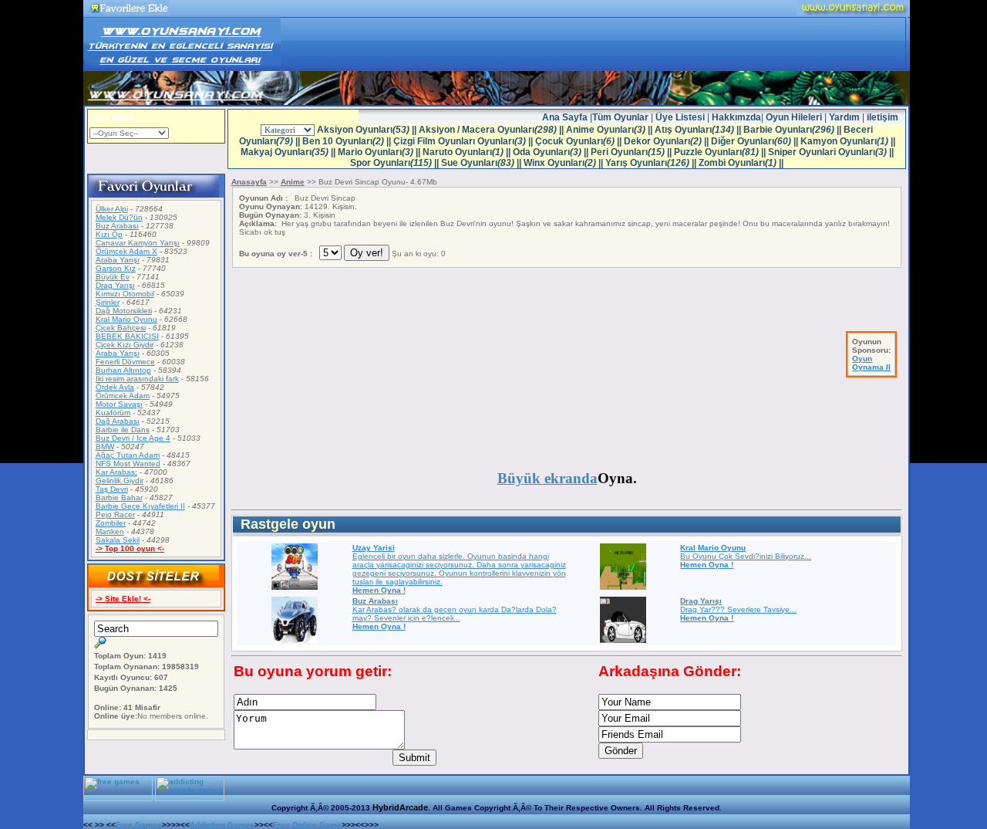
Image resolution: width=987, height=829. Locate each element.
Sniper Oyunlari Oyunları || (831, 152)
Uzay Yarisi (373, 547)
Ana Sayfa (566, 117)
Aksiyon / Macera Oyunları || (492, 129)
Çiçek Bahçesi (121, 327)
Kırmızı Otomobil (125, 293)
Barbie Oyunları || (793, 129)
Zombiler (111, 523)
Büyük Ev (113, 276)
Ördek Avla (115, 387)
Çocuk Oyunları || (579, 141)
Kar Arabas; (116, 472)
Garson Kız (116, 268)
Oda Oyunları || (552, 152)
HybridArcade (400, 807)
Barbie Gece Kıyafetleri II (140, 506)
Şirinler (108, 302)
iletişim (882, 117)
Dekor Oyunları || (667, 141)
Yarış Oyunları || (652, 162)
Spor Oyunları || (395, 162)
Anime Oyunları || (610, 129)
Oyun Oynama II (871, 362)
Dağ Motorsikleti (124, 310)
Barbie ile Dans (123, 429)
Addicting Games (222, 825)
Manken (110, 531)
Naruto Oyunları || (468, 152)
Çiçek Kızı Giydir (124, 344)
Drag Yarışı (115, 285)
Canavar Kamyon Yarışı (138, 243)
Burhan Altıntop (123, 370)
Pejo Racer (115, 514)
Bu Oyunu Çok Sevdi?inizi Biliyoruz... (745, 556)
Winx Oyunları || (564, 162)
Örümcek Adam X (126, 251)
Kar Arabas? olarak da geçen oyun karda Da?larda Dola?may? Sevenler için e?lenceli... (454, 613)
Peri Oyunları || (632, 152)
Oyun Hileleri (795, 117)
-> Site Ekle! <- (123, 598)
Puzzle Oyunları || (721, 152)
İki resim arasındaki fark (137, 378)
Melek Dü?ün (119, 217)
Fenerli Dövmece (125, 361)
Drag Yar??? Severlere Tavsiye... (738, 609)
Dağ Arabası (118, 421)
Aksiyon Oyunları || (368, 129)
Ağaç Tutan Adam (128, 455)
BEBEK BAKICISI (127, 336)
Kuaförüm (113, 412)
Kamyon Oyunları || (847, 141)
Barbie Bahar (119, 497)
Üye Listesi (681, 117)
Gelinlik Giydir (119, 480)
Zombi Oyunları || (741, 162)
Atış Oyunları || (699, 129)
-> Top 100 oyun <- (130, 548)
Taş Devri (112, 489)
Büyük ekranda (547, 478)
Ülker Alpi (112, 209)
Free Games (139, 825)
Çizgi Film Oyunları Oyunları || (464, 141)
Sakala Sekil (118, 540)
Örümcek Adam (123, 395)
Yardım (844, 117)
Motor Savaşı (119, 404)
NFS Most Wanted (128, 463)
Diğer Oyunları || (755, 141)
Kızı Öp (109, 234)
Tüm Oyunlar (620, 117)
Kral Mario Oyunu (126, 319)
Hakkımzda (736, 117)
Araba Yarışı (118, 259)
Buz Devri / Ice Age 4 (133, 438)
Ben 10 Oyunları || (347, 141)
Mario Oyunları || (380, 152)
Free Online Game (307, 825)
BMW (105, 446)
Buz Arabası (117, 226)
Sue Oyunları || (482, 162)
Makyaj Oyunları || (289, 152)
